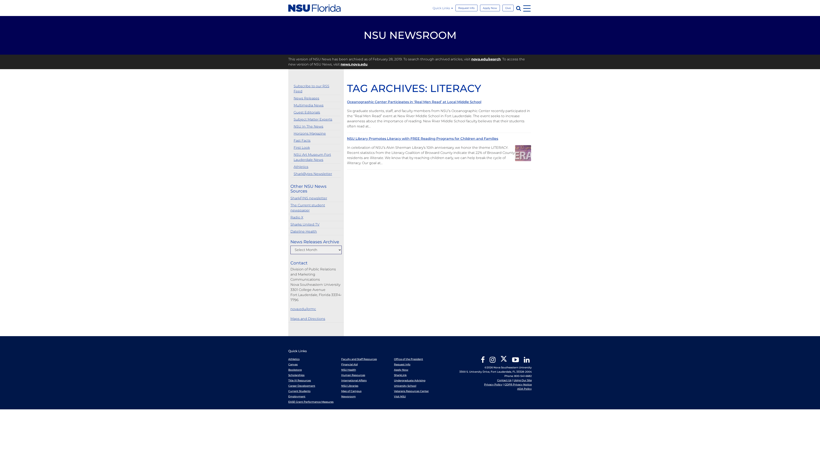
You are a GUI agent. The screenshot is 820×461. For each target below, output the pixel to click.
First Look (302, 148)
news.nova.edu (354, 64)
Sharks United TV (304, 224)
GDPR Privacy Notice (518, 384)
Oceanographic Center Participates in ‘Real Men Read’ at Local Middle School (414, 102)
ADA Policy (524, 388)
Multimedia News (309, 105)
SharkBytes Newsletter (313, 174)
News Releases (306, 98)
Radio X (296, 217)
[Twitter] (503, 361)
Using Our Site (523, 380)
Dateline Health (303, 231)
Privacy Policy (493, 384)
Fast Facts (302, 141)
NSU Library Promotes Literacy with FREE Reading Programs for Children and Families (422, 139)
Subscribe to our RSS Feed (311, 88)
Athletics (301, 167)
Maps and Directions (307, 319)
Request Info (466, 8)
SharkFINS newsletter (308, 198)
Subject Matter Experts (313, 119)
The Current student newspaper (307, 207)
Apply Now (490, 8)
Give (508, 8)
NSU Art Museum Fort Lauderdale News (312, 157)
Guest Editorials (307, 112)
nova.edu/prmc (303, 309)
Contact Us (504, 380)
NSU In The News (308, 126)
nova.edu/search (486, 59)
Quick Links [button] (442, 8)
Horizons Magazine (310, 133)
